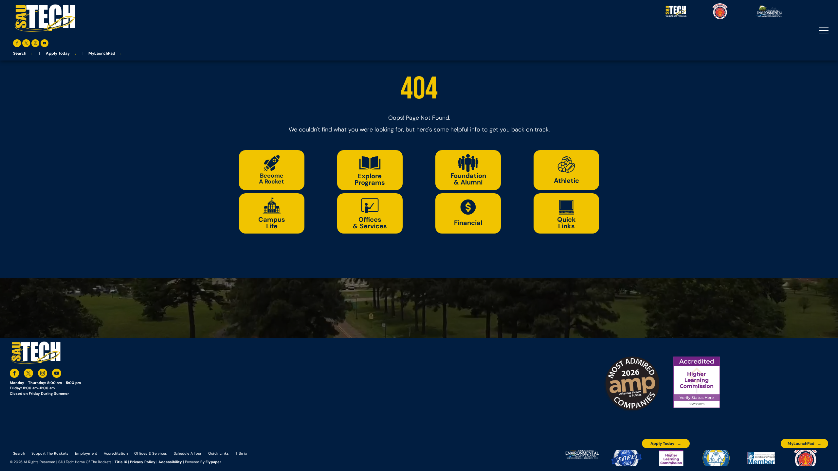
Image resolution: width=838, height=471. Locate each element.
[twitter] (26, 44)
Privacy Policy (142, 462)
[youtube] (44, 44)
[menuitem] (19, 453)
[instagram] (35, 44)
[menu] (823, 30)
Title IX (121, 462)
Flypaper (213, 462)
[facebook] (17, 44)
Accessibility (170, 462)
